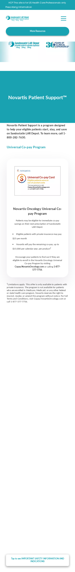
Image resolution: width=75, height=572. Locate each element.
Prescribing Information (18, 7)
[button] (63, 18)
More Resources (37, 31)
